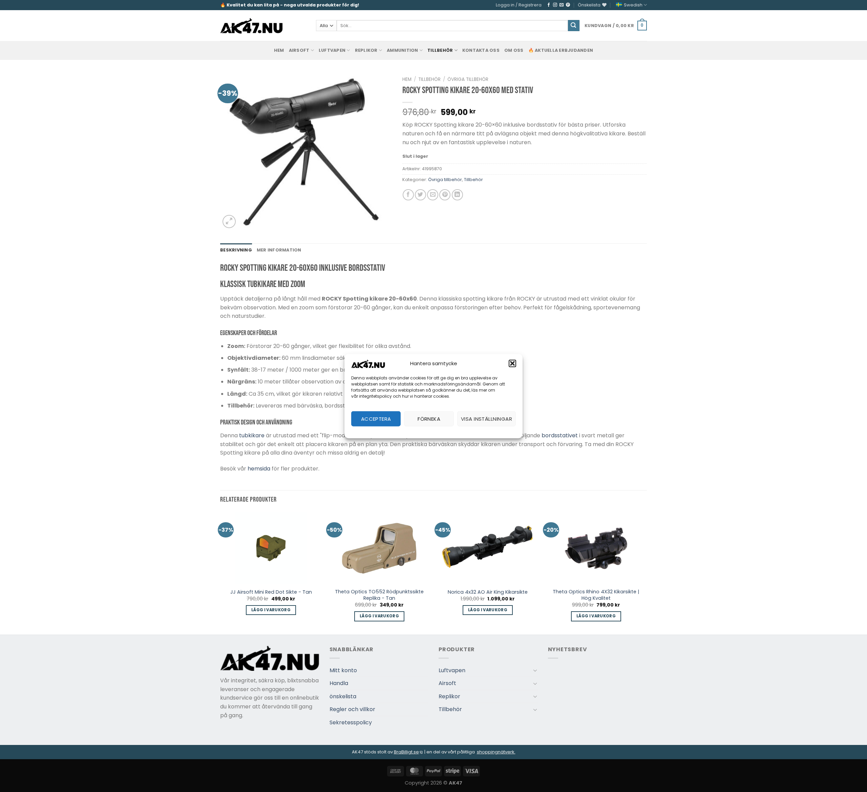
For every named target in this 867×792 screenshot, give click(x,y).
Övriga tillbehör (467, 79)
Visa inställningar (486, 418)
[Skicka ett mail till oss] (561, 5)
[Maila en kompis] (432, 194)
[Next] (646, 572)
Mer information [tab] (279, 250)
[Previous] (220, 572)
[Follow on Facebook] (549, 5)
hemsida (259, 468)
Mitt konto (343, 670)
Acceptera (376, 418)
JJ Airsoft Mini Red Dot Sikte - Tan (271, 592)
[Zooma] (229, 221)
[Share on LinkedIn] (457, 194)
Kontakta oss (481, 50)
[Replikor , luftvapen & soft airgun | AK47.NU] (251, 26)
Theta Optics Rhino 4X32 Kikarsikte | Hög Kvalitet (596, 595)
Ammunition (402, 50)
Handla (339, 683)
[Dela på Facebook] (408, 194)
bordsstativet (560, 435)
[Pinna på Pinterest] (444, 194)
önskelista (343, 696)
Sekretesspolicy (351, 722)
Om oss (514, 50)
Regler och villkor (352, 709)
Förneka (429, 418)
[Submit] (573, 25)
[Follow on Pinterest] (568, 5)
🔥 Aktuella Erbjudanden (560, 50)
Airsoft (299, 50)
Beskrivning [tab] (236, 250)
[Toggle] (535, 670)
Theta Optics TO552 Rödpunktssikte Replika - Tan (379, 595)
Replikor (366, 50)
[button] (512, 363)
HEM (279, 50)
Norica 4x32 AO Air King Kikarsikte (488, 592)
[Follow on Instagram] (555, 5)
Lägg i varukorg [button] (271, 610)
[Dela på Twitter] (420, 194)
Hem (406, 79)
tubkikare (252, 435)
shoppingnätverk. (496, 752)
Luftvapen (332, 50)
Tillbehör (440, 50)
